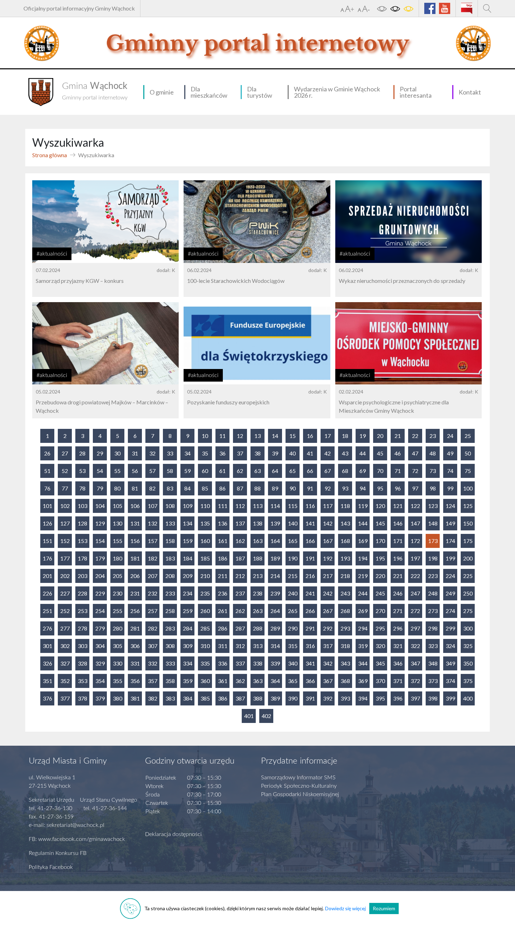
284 (187, 628)
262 (240, 610)
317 (327, 645)
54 (100, 470)
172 (415, 540)
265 (292, 610)
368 (345, 680)
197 (415, 558)
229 (100, 593)
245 (380, 593)
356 (135, 680)
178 (82, 558)
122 (415, 505)
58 (170, 470)
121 (398, 505)
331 (135, 663)
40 (292, 453)
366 (310, 680)
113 (257, 505)
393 (345, 698)
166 (310, 540)
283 (170, 628)
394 (363, 698)
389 (275, 698)
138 (257, 523)
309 (187, 645)
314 (275, 645)
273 (433, 610)
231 (135, 593)
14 (275, 435)
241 (310, 593)
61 (222, 470)
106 (135, 505)
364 (275, 680)
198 (433, 558)
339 (275, 663)
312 (240, 645)
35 (205, 453)
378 (82, 698)
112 (240, 505)
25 (468, 435)
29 (100, 453)
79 (100, 488)
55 (117, 470)
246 (398, 593)
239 (275, 593)
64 (275, 470)
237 (240, 593)
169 (363, 540)
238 (257, 593)
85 (205, 488)
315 (292, 645)
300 (468, 628)
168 (345, 540)
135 (205, 523)
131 (135, 523)
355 (117, 680)
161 (222, 540)
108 (170, 505)
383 (170, 698)
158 (170, 540)
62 (240, 470)
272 (415, 610)
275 (468, 610)
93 (345, 488)
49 (450, 453)
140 (292, 523)
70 (380, 470)
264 (275, 610)
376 (47, 698)
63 (257, 470)
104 (100, 505)
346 (398, 663)
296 (398, 628)
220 (380, 575)
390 (292, 698)
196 (398, 558)
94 (362, 488)
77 (65, 488)
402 (266, 715)
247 (415, 593)
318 (345, 645)
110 (205, 505)
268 (345, 610)
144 (363, 523)
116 (310, 505)
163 (257, 540)
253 (82, 610)
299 (450, 628)
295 (380, 628)
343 (345, 663)
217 (327, 575)
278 (82, 628)
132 (152, 523)
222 (415, 575)
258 (170, 610)
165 (292, 540)
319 (363, 645)
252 (65, 610)
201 (47, 575)
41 (310, 453)
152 (65, 540)
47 (415, 453)
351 (47, 680)
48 (433, 453)
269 (363, 610)
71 (397, 470)
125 (468, 505)
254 (100, 610)
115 (292, 505)
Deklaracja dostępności (173, 834)
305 (117, 645)
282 (152, 628)
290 (292, 628)
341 (310, 663)
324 (450, 645)
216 (310, 575)
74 (450, 470)
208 (170, 575)
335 (205, 663)
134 (187, 523)
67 (327, 470)
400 (468, 698)
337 (240, 663)
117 (327, 505)
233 (170, 593)
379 (100, 698)
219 (363, 575)
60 (205, 470)
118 (345, 505)
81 (135, 488)
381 (135, 698)
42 (327, 453)
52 (65, 470)
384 (187, 698)
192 (327, 558)
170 (380, 540)
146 (398, 523)
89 (275, 488)
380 (117, 698)
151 (47, 540)
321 (398, 645)
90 (292, 488)
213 (257, 575)
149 (450, 523)
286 (222, 628)
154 (100, 540)
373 (433, 680)
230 (117, 593)
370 (380, 680)
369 (363, 680)
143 (345, 523)
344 (363, 663)
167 (327, 540)
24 (450, 435)
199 (450, 558)
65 (292, 470)
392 (327, 698)
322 (415, 645)
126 (47, 523)
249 (450, 593)
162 (240, 540)
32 (152, 453)
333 (170, 663)
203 (82, 575)
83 (170, 488)
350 (468, 663)
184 (187, 558)
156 (135, 540)
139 (275, 523)
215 (292, 575)
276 (47, 628)
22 (415, 435)
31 (135, 453)
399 (450, 698)
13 (257, 435)
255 (117, 610)
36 (222, 453)
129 (100, 523)
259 (187, 610)
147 (415, 523)
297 (415, 628)
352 (65, 680)
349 (450, 663)
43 (345, 453)
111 (222, 505)
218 (345, 575)
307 (152, 645)
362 (240, 680)
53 (82, 470)
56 (135, 470)
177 (65, 558)
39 (275, 453)
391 (310, 698)
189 (275, 558)
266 (310, 610)
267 (327, 610)
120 (380, 505)
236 (222, 593)
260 (205, 610)
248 (433, 593)
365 (292, 680)
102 (65, 505)
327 (65, 663)
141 (310, 523)
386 (222, 698)
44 (362, 453)
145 (380, 523)
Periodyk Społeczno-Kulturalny (299, 786)
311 (222, 645)
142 (327, 523)
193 (345, 558)
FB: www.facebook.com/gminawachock (77, 839)
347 (415, 663)
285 (205, 628)
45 (380, 453)
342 (327, 663)
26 (47, 453)
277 (65, 628)
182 (152, 558)
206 (135, 575)
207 (152, 575)
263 (257, 610)
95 (380, 488)
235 (205, 593)
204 (100, 575)
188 (257, 558)
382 (152, 698)
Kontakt (470, 92)
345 (380, 663)
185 (205, 558)
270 (380, 610)
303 (82, 645)
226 (47, 593)
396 (398, 698)
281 (135, 628)
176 (47, 558)
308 (170, 645)
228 (82, 593)
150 (468, 523)
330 (117, 663)
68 (345, 470)
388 (257, 698)
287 (240, 628)
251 (47, 610)
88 (257, 488)
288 (257, 628)
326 (47, 663)
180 (117, 558)
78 (82, 488)
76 (47, 488)
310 (205, 645)
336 (222, 663)
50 (468, 453)
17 (327, 435)
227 (65, 593)
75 (468, 470)
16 (310, 435)
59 (187, 470)
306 (135, 645)
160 (205, 540)
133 (170, 523)
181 (135, 558)
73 (433, 470)
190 (292, 558)
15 (292, 435)
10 (205, 435)
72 (415, 470)
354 (100, 680)
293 (345, 628)
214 (275, 575)
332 (152, 663)
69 (362, 470)
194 (363, 558)
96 (397, 488)
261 (222, 610)
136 (222, 523)
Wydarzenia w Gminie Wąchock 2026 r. (337, 92)
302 (65, 645)
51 (47, 470)
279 (100, 628)
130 (117, 523)
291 (310, 628)
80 (117, 488)
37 (240, 453)
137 (240, 523)
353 (82, 680)
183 (170, 558)
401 (249, 715)
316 (310, 645)
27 (65, 453)
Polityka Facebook (51, 867)
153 (82, 540)
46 (397, 453)
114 (275, 505)
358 (170, 680)
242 (327, 593)
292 (327, 628)
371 (398, 680)
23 (433, 435)
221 (398, 575)
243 (345, 593)
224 (450, 575)
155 (117, 540)
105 (117, 505)
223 (433, 575)
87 (240, 488)
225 (468, 575)
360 (205, 680)
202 (65, 575)
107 (152, 505)
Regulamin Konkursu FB (58, 853)
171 (398, 540)
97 (415, 488)
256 (135, 610)
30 (117, 453)
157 (152, 540)
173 (433, 540)
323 (433, 645)
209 (187, 575)
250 (468, 593)
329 (100, 663)
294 (363, 628)
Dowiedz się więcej (345, 908)
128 (82, 523)
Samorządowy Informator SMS (298, 777)
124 (450, 505)
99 (450, 488)
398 (433, 698)
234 (187, 593)
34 (187, 453)
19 (362, 435)
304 (100, 645)
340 (292, 663)
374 (450, 680)
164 (275, 540)
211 (222, 575)
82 (152, 488)
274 (450, 610)
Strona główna (49, 155)
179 (100, 558)
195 (380, 558)
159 (187, 540)
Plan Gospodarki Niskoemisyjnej (300, 794)
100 (468, 488)
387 (240, 698)
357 (152, 680)
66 (310, 470)
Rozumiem (384, 908)
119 (363, 505)
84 (187, 488)
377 (65, 698)
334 (187, 663)
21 (397, 435)
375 (468, 680)
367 (327, 680)
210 (205, 575)
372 (415, 680)
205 (117, 575)
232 (152, 593)
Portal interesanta (416, 92)
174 (450, 540)
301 (47, 645)
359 (187, 680)
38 (257, 453)
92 (327, 488)
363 (257, 680)
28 (82, 453)
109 (187, 505)
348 (433, 663)
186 (222, 558)
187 (240, 558)
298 (433, 628)
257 (152, 610)
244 (363, 593)
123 (433, 505)
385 (205, 698)
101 (47, 505)
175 (468, 540)
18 (345, 435)
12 (240, 435)
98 (433, 488)
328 (82, 663)
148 (433, 523)
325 (468, 645)
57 (152, 470)
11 (222, 435)
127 (65, 523)
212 (240, 575)
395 (380, 698)
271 (398, 610)
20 (380, 435)
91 (310, 488)
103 (82, 505)
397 (415, 698)
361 (222, 680)
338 (257, 663)
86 (222, 488)
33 (170, 453)
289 (275, 628)
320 (380, 645)
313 (257, 645)
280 (117, 628)
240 (292, 593)
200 (468, 558)
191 (310, 558)
